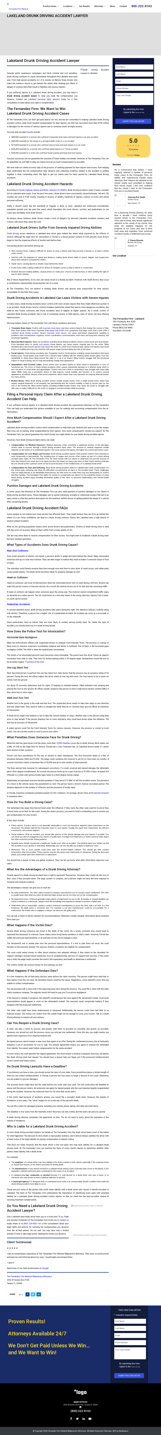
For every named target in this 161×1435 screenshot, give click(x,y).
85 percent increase (100, 793)
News (112, 6)
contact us (64, 1220)
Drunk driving (13, 233)
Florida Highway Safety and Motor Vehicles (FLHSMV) (43, 190)
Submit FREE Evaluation (133, 121)
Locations (67, 6)
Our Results (84, 6)
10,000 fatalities (63, 743)
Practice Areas (49, 6)
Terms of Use (139, 112)
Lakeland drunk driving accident (25, 333)
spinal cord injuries (41, 344)
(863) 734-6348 (124, 330)
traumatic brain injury (51, 328)
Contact (123, 6)
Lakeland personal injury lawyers (44, 99)
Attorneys (98, 6)
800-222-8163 (141, 6)
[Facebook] (71, 1419)
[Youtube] (90, 1419)
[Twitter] (77, 1419)
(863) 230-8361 (31, 1223)
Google (45, 1268)
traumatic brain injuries (57, 333)
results (30, 132)
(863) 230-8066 (126, 327)
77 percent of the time (34, 662)
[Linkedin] (84, 1419)
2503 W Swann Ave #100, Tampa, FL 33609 (80, 1405)
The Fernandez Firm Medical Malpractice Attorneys (29, 1276)
